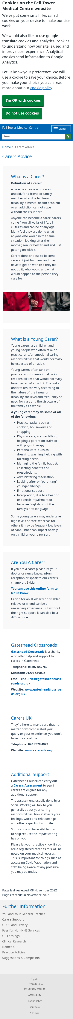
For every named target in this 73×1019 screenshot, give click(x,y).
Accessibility (34, 995)
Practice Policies (13, 952)
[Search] (68, 136)
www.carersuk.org (38, 750)
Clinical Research (14, 941)
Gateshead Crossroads (27, 651)
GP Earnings (11, 935)
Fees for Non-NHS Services (21, 930)
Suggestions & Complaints (21, 957)
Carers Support (13, 919)
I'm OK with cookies (23, 100)
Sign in (34, 979)
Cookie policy (35, 1001)
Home (6, 147)
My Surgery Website (34, 989)
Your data (35, 1007)
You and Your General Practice (23, 913)
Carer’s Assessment (27, 785)
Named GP (9, 946)
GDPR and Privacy (15, 924)
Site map (34, 1013)
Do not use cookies (22, 113)
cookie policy (41, 88)
